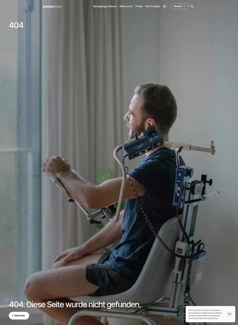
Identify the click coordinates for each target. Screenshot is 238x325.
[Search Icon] (192, 6)
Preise (139, 6)
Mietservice (126, 6)
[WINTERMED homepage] (52, 6)
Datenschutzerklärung (207, 318)
